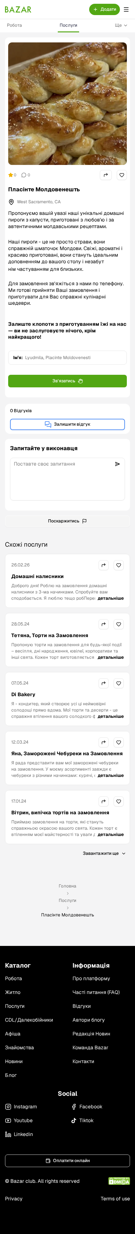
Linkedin (23, 1134)
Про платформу (91, 978)
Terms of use (115, 1198)
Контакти (83, 1061)
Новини (14, 1061)
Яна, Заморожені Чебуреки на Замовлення (67, 753)
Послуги (68, 25)
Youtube (23, 1120)
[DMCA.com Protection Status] (119, 1181)
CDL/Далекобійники (29, 1020)
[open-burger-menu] (126, 9)
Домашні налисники (37, 576)
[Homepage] (18, 9)
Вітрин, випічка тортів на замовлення (60, 812)
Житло (12, 992)
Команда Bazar (90, 1047)
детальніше (111, 598)
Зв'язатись (63, 381)
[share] (106, 175)
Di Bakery (23, 694)
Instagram (25, 1106)
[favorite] (122, 175)
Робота (14, 25)
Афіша (12, 1033)
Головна (67, 886)
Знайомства (19, 1047)
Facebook (90, 1106)
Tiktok (86, 1120)
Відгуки (82, 1006)
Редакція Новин (91, 1033)
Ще (118, 25)
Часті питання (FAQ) (96, 992)
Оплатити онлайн (71, 1160)
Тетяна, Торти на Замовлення (49, 635)
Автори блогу (89, 1020)
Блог (11, 1075)
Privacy (14, 1198)
